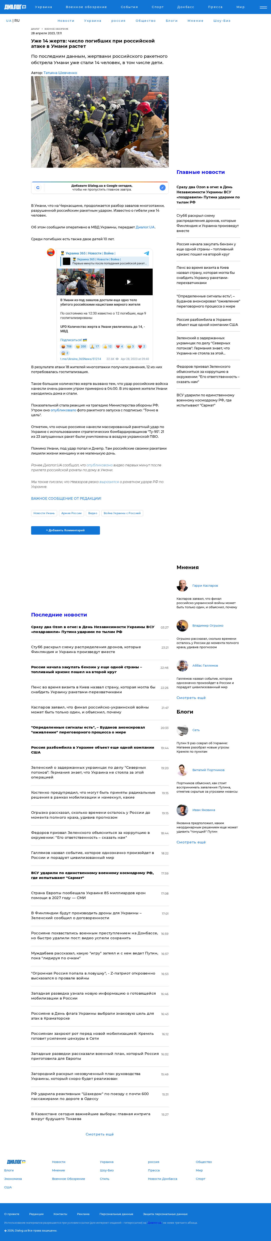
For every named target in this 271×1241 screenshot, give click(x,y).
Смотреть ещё (100, 1134)
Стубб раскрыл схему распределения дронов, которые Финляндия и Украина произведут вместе (208, 223)
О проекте (11, 1214)
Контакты (60, 1214)
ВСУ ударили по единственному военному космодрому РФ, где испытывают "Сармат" (205, 400)
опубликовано (100, 465)
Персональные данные (116, 1214)
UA (9, 21)
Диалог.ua (154, 1222)
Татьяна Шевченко (60, 73)
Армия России (71, 513)
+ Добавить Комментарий (65, 530)
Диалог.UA (145, 227)
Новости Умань (44, 513)
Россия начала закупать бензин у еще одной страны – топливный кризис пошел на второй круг (206, 249)
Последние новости (59, 615)
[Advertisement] (100, 569)
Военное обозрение (56, 29)
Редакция (36, 1214)
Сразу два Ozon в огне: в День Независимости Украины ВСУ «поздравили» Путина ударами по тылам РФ (208, 194)
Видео (92, 513)
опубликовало (63, 410)
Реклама (83, 1214)
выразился (109, 482)
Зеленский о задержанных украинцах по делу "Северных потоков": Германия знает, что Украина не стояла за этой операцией (88, 772)
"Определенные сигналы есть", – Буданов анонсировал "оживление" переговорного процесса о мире (208, 301)
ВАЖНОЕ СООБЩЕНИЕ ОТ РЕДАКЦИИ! (66, 499)
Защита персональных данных (165, 1214)
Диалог (35, 29)
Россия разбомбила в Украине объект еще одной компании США (207, 322)
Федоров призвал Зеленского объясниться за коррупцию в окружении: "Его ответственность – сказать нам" (208, 374)
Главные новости (201, 172)
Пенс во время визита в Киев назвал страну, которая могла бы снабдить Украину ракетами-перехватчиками (206, 275)
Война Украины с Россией (122, 513)
